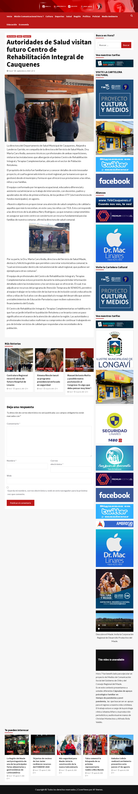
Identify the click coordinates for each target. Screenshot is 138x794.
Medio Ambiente (110, 16)
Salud (69, 16)
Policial (96, 16)
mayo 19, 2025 (50, 389)
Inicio (9, 16)
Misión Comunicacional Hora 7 (29, 16)
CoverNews (83, 789)
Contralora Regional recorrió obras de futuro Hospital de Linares (17, 380)
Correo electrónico (57, 462)
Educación (12, 24)
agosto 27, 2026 (19, 776)
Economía (24, 24)
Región (77, 16)
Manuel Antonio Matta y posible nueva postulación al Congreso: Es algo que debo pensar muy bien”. (79, 382)
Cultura (49, 16)
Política (86, 16)
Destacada (11, 36)
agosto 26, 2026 (72, 770)
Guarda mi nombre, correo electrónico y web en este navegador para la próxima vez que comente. (47, 492)
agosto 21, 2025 (19, 389)
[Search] (131, 15)
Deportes (59, 16)
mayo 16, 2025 (80, 392)
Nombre (11, 460)
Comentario (13, 423)
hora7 (11, 71)
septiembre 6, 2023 (24, 71)
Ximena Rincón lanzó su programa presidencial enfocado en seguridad (48, 380)
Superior (27, 36)
